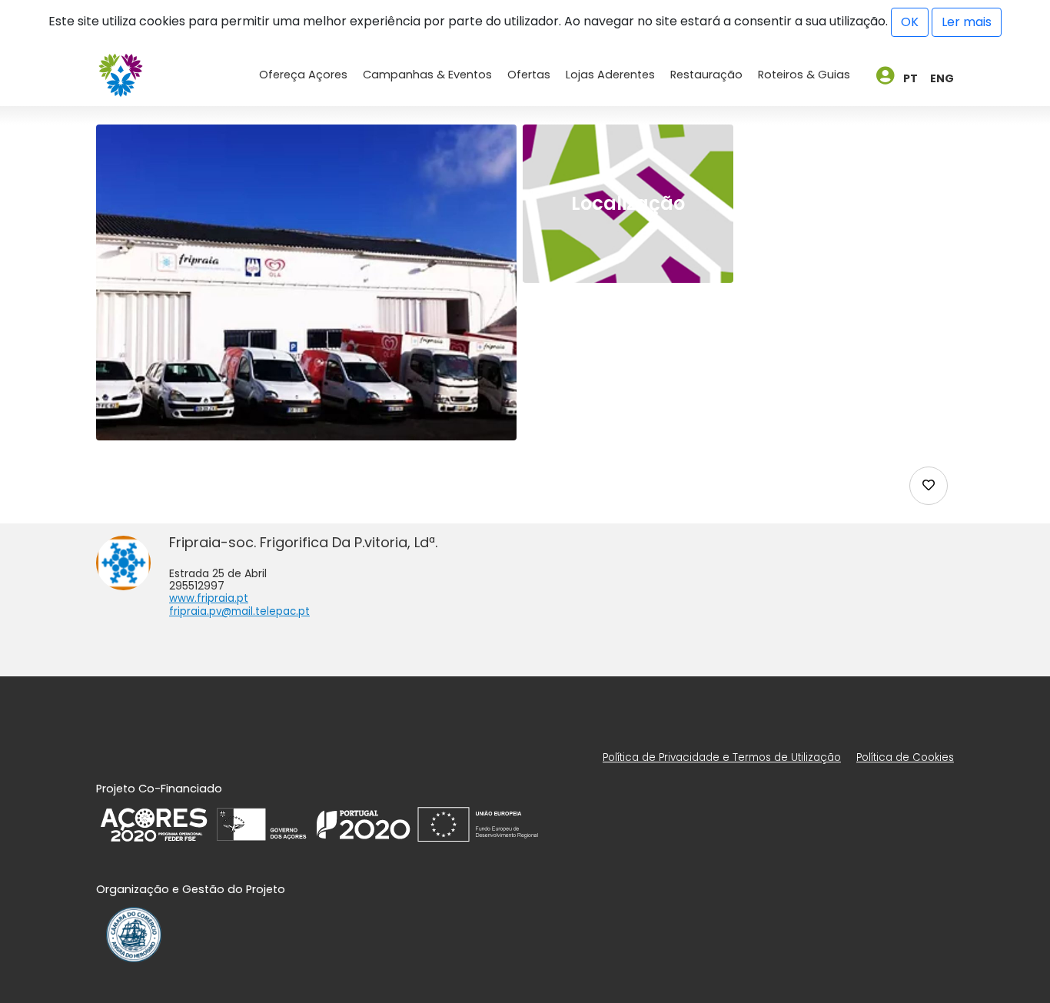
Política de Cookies (905, 757)
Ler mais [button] (967, 22)
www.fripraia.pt (208, 598)
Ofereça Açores (303, 74)
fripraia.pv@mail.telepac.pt (239, 611)
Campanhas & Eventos (427, 74)
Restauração (706, 74)
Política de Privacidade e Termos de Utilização (722, 757)
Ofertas (528, 74)
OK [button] (910, 22)
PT (910, 78)
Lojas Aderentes (610, 74)
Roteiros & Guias (804, 74)
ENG (942, 78)
